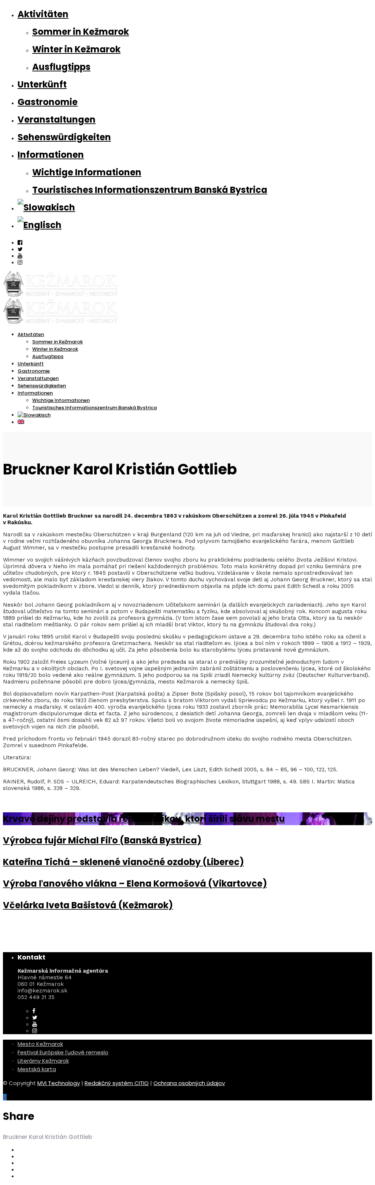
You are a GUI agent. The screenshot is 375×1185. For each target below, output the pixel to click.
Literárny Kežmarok (43, 1061)
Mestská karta (37, 1069)
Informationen (51, 155)
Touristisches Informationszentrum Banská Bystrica (149, 190)
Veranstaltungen (57, 119)
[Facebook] (34, 1011)
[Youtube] (20, 256)
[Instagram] (20, 262)
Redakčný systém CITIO (117, 1083)
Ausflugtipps (61, 67)
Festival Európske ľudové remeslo (63, 1052)
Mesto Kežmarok (40, 1044)
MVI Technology (58, 1083)
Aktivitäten (43, 14)
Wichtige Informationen (86, 172)
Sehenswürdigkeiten (64, 137)
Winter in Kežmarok (76, 49)
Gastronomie (48, 102)
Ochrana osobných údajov (189, 1083)
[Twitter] (34, 1017)
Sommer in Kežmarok (80, 32)
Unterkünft (42, 84)
